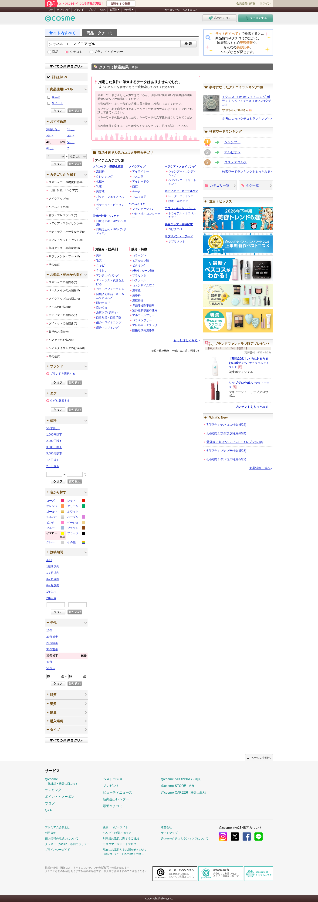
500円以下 (53, 428)
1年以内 (51, 591)
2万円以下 (52, 466)
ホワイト (76, 512)
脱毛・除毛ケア (178, 201)
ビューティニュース (117, 792)
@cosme (61, 781)
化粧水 (100, 181)
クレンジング (104, 176)
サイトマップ (169, 833)
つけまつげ (175, 229)
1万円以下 (52, 460)
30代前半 (52, 649)
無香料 (136, 295)
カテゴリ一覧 (172, 9)
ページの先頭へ (261, 757)
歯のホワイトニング (108, 322)
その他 (76, 543)
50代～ (50, 668)
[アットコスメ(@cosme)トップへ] (60, 19)
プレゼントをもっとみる (251, 407)
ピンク (55, 523)
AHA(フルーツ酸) (143, 270)
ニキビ (100, 265)
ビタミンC (138, 265)
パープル (76, 517)
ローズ (55, 501)
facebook (247, 836)
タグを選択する (60, 400)
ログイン (265, 3)
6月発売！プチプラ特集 (226, 451)
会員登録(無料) (245, 3)
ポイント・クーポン (59, 796)
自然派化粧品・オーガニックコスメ (110, 295)
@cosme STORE (179, 786)
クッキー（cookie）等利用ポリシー (67, 844)
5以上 (70, 142)
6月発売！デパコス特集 (226, 459)
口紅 (135, 186)
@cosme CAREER (184, 792)
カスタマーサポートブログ (119, 844)
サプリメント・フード (179, 236)
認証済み (66, 77)
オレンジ (55, 506)
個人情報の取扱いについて (61, 838)
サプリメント (176, 241)
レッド (76, 501)
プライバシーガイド (57, 849)
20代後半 (52, 643)
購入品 (56, 97)
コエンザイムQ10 (143, 285)
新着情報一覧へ (260, 468)
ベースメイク (137, 203)
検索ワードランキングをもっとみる (246, 171)
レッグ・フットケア (180, 196)
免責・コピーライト (115, 827)
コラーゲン (139, 255)
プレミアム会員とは (57, 827)
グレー (55, 543)
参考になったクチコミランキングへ (246, 118)
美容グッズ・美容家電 (179, 224)
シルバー (55, 517)
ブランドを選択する (62, 373)
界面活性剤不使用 (143, 305)
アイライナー (140, 171)
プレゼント (111, 786)
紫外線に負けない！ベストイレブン (234, 442)
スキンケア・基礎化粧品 (108, 166)
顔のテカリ (103, 302)
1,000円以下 (54, 434)
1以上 (70, 129)
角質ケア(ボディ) (107, 312)
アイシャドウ (140, 181)
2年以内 (51, 598)
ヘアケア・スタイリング (180, 166)
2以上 (50, 135)
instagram (223, 836)
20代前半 (52, 636)
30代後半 (66, 655)
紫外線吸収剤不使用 (144, 310)
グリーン (76, 506)
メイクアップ (137, 166)
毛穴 (99, 260)
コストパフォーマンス (110, 289)
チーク (136, 191)
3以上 (70, 135)
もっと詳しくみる (185, 340)
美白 (99, 255)
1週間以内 (52, 566)
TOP (50, 9)
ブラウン (76, 528)
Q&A (102, 9)
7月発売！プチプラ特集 (226, 433)
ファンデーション (143, 208)
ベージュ (76, 523)
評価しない (53, 129)
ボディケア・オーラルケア (181, 191)
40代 (49, 662)
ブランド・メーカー (108, 52)
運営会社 (166, 827)
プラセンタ (139, 275)
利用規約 (50, 833)
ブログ (92, 9)
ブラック (76, 534)
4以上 (55, 142)
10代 (49, 630)
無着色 (136, 290)
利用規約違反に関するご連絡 (121, 838)
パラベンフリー (142, 320)
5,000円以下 (54, 453)
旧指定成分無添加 (143, 330)
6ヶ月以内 (52, 585)
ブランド (79, 9)
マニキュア (139, 196)
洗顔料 (100, 171)
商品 (55, 52)
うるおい (101, 270)
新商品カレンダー (116, 799)
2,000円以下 (54, 441)
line (258, 836)
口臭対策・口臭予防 (108, 317)
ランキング (63, 9)
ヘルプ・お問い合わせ (117, 833)
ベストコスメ (190, 9)
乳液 (99, 186)
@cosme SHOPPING (182, 779)
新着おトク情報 (121, 3)
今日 (49, 560)
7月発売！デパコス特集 (226, 424)
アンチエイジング (107, 275)
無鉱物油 (137, 300)
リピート (57, 103)
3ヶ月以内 (52, 579)
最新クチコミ (112, 806)
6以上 (50, 148)
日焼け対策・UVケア (106, 216)
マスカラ (137, 176)
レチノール (139, 280)
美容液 (100, 191)
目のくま (101, 307)
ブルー (55, 528)
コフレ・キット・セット (180, 208)
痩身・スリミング (107, 327)
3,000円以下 (54, 447)
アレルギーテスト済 (144, 325)
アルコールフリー (143, 315)
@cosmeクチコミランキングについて (184, 838)
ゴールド (55, 512)
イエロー (55, 536)
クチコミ (76, 52)
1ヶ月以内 (52, 572)
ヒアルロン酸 (140, 260)
